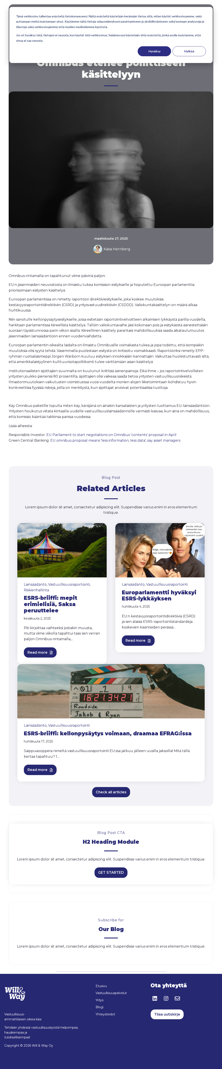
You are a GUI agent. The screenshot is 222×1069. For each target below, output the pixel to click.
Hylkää (189, 51)
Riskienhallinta (36, 590)
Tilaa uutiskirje (167, 1014)
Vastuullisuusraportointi (69, 584)
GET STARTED (111, 872)
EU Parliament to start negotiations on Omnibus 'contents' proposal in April (111, 435)
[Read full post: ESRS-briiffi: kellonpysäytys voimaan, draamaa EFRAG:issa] (111, 691)
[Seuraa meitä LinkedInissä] (154, 998)
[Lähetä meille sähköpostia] (177, 998)
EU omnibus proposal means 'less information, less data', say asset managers (115, 440)
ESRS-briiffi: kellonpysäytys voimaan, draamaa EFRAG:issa (108, 733)
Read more (38, 652)
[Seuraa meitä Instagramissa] (166, 998)
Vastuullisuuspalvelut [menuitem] (111, 993)
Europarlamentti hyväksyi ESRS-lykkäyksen (159, 595)
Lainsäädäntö (35, 584)
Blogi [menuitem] (99, 1007)
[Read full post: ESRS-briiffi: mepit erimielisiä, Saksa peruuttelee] (62, 550)
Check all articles (111, 792)
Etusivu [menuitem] (101, 986)
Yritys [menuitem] (99, 1000)
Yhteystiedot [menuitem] (105, 1014)
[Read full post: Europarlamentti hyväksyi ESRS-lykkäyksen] (160, 550)
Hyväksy (154, 51)
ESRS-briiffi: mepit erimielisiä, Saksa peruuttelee (50, 604)
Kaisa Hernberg (117, 249)
